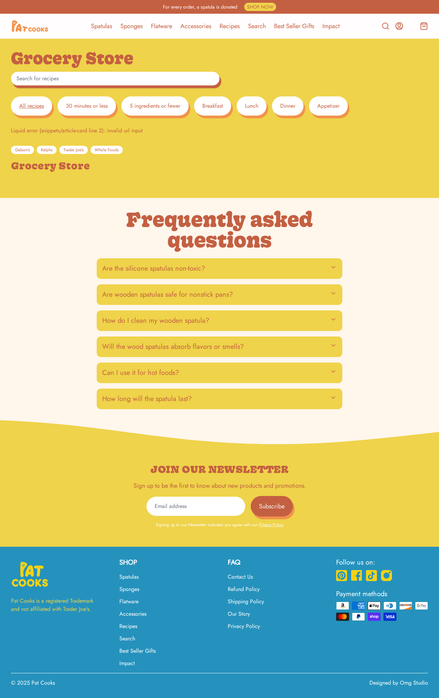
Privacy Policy (271, 525)
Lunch (251, 106)
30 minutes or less (87, 106)
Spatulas (101, 26)
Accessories (195, 26)
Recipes (230, 26)
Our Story (239, 614)
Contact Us (240, 577)
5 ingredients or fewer (155, 106)
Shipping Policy (246, 601)
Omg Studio (414, 683)
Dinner (287, 106)
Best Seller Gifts (294, 26)
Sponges (131, 26)
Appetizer (328, 106)
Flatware (161, 26)
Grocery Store (50, 165)
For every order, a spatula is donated (218, 6)
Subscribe (272, 506)
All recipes (31, 106)
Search (257, 26)
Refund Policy (244, 589)
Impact (331, 26)
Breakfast (212, 106)
